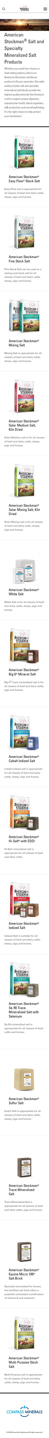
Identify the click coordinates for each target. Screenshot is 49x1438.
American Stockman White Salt (24, 592)
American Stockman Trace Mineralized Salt (24, 1189)
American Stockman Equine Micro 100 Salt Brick (24, 1274)
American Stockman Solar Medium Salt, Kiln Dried (24, 425)
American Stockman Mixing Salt (24, 343)
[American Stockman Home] (24, 8)
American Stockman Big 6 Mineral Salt (24, 672)
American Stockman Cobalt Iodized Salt (24, 758)
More (3, 8)
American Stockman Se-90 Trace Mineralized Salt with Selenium (24, 1010)
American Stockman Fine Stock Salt (24, 259)
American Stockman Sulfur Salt (24, 1101)
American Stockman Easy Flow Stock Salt (24, 179)
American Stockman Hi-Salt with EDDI (24, 839)
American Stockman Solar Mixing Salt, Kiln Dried (24, 509)
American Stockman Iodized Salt (24, 925)
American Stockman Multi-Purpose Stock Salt (24, 1362)
